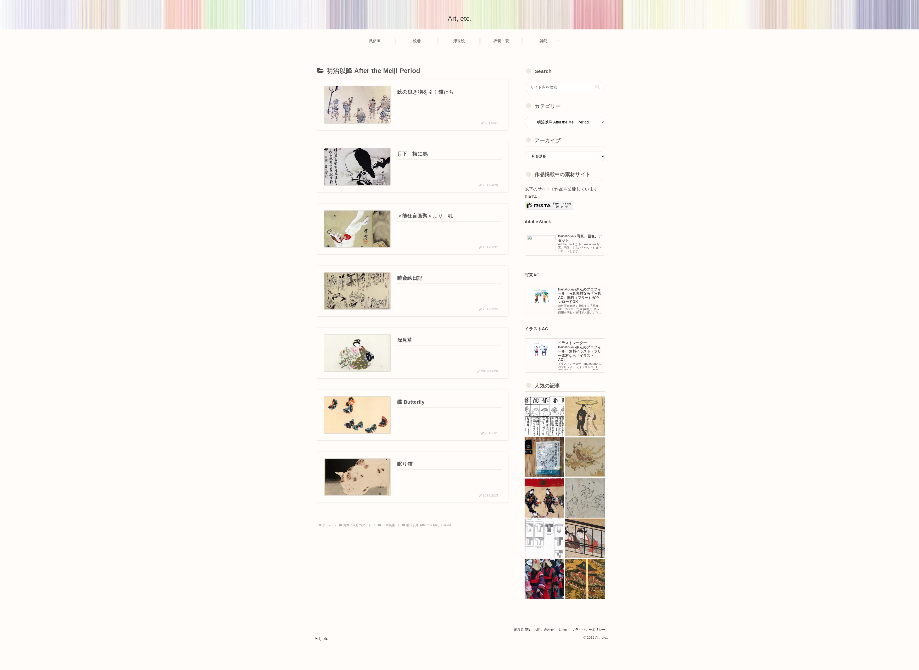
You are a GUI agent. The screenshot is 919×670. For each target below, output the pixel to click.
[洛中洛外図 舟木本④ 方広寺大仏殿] (585, 579)
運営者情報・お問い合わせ (534, 629)
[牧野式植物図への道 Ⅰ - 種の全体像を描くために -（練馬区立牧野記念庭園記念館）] (544, 457)
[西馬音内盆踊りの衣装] (544, 579)
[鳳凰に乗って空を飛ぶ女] (585, 457)
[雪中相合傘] (585, 416)
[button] (597, 86)
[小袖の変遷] (544, 538)
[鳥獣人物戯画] (585, 498)
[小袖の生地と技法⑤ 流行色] (585, 538)
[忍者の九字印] (544, 416)
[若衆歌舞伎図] (544, 498)
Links (563, 629)
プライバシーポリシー (588, 629)
